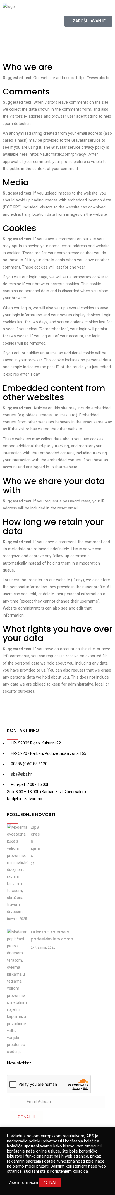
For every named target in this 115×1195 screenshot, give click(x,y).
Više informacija (23, 1182)
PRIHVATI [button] (50, 1182)
